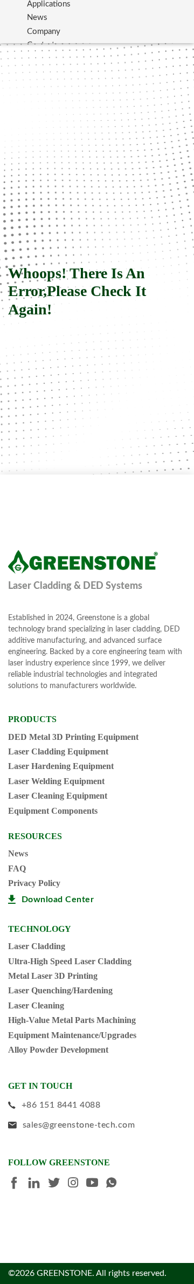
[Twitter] (58, 1184)
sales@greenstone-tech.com (79, 1125)
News (37, 17)
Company (43, 32)
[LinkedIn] (38, 1185)
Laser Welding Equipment (56, 781)
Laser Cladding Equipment (58, 751)
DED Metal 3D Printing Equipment (73, 736)
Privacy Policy (34, 883)
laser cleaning (36, 1005)
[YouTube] (96, 1184)
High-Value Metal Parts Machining (72, 1020)
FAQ (17, 868)
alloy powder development (58, 1049)
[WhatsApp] (115, 1184)
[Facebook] (18, 1185)
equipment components (53, 810)
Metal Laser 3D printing (53, 975)
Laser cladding (36, 946)
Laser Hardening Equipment (61, 766)
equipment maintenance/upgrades (72, 1035)
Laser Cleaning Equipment (57, 795)
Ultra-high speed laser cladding (69, 961)
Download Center (58, 899)
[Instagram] (77, 1184)
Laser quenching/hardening (60, 990)
